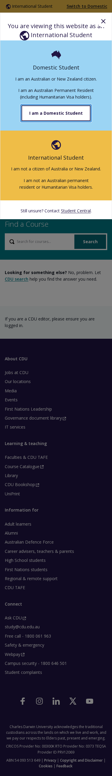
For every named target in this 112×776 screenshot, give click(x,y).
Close (103, 21)
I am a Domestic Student (56, 113)
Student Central (76, 211)
